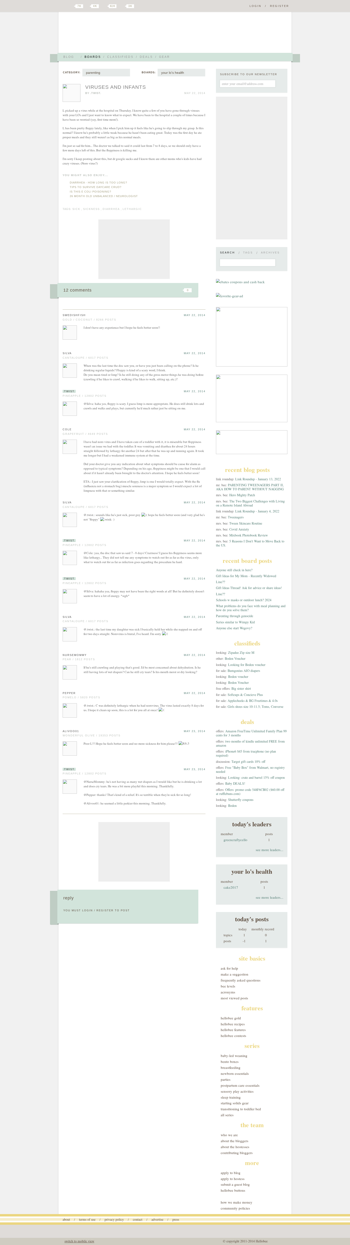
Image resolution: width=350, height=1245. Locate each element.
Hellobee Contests (233, 1035)
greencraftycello (235, 839)
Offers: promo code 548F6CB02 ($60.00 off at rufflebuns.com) (250, 791)
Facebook (88, 6)
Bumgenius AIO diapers (244, 670)
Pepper (69, 693)
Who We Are (229, 1134)
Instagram (122, 6)
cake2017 (231, 887)
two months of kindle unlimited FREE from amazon (250, 743)
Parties (225, 1079)
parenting (93, 72)
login (87, 910)
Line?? (220, 582)
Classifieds (120, 57)
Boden (232, 805)
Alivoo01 (71, 731)
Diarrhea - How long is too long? (98, 182)
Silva (67, 353)
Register (279, 6)
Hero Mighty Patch (242, 495)
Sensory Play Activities (237, 1091)
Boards (93, 57)
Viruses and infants (115, 87)
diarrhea (111, 209)
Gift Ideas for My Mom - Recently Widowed (246, 576)
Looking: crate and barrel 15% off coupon (256, 777)
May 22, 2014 (194, 315)
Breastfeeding (230, 1067)
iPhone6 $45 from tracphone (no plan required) (246, 753)
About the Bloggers (234, 1140)
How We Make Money (236, 1202)
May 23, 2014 (194, 731)
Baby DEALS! (235, 783)
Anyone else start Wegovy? (234, 628)
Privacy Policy (114, 1219)
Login (255, 6)
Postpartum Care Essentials (240, 1085)
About (66, 1219)
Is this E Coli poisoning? (90, 191)
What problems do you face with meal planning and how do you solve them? (250, 608)
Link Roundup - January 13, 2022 (258, 479)
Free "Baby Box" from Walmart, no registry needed (250, 769)
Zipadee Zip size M (241, 652)
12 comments (77, 290)
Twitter (71, 6)
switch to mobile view (79, 1241)
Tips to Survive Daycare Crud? (95, 187)
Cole (67, 429)
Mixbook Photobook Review (248, 535)
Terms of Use (87, 1219)
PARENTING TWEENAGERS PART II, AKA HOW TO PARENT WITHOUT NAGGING (250, 487)
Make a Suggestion (234, 974)
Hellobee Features (233, 1029)
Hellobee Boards (105, 34)
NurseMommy (75, 655)
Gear (164, 57)
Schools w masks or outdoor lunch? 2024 (243, 600)
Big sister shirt (241, 688)
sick (76, 209)
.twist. (95, 93)
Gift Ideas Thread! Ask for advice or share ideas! (249, 587)
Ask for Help (229, 968)
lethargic (132, 209)
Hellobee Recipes (233, 1024)
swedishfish (74, 315)
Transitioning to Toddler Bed (241, 1108)
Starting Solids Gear (235, 1103)
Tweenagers (236, 517)
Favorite (180, 290)
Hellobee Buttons (233, 1190)
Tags (248, 252)
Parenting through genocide (234, 616)
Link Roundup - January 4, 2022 (257, 511)
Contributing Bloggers (237, 1152)
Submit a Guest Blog (235, 1184)
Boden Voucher (235, 658)
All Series (227, 1114)
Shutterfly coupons (240, 799)
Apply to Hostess (233, 1178)
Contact (137, 1219)
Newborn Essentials (235, 1073)
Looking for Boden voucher (246, 664)
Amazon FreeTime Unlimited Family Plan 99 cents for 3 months (251, 733)
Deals (146, 57)
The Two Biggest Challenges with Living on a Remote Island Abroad (250, 503)
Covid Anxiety (239, 529)
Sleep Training (231, 1097)
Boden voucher (238, 676)
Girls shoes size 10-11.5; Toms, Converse (255, 706)
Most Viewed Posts (234, 998)
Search (227, 252)
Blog (68, 57)
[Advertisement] (134, 249)
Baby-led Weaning (234, 1055)
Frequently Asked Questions (240, 980)
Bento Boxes (230, 1061)
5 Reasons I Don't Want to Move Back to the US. (250, 543)
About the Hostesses (235, 1146)
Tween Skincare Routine (245, 523)
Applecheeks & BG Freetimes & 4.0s (253, 700)
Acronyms (228, 992)
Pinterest (104, 6)
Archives (270, 252)
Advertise (157, 1219)
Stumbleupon (149, 290)
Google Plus (64, 6)
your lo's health (172, 72)
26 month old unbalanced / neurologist (104, 196)
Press (175, 1219)
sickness (91, 209)
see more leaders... (269, 849)
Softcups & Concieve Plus (245, 694)
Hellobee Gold (231, 1018)
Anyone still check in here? (234, 570)
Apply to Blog (230, 1172)
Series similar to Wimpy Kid (235, 622)
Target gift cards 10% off (248, 761)
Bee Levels (228, 986)
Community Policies (235, 1208)
